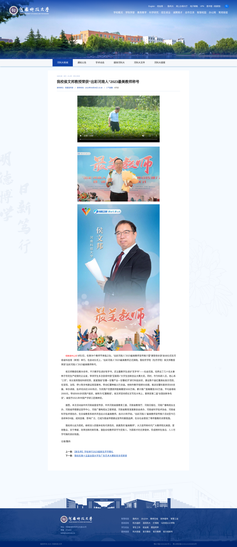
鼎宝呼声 (155, 527)
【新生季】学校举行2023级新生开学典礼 (93, 452)
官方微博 (157, 532)
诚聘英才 (177, 12)
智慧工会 (174, 519)
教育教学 (142, 12)
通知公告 (81, 62)
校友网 (160, 6)
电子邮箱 (194, 6)
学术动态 (100, 62)
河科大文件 (139, 62)
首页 (65, 76)
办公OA (144, 519)
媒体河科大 (119, 62)
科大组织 (136, 523)
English (151, 6)
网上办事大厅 (182, 6)
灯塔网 (156, 523)
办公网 (212, 12)
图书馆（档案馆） (214, 6)
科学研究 (154, 12)
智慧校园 (201, 12)
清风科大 (146, 523)
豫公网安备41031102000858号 (185, 544)
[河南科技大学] (29, 10)
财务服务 (164, 519)
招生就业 (165, 12)
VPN (202, 6)
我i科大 (170, 6)
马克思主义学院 (168, 523)
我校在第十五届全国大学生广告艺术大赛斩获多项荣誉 (100, 456)
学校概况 (118, 12)
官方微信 (146, 532)
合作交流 (189, 12)
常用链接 (223, 12)
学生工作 (136, 527)
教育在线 (154, 519)
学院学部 (130, 12)
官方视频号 (168, 532)
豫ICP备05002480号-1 (162, 544)
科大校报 (136, 532)
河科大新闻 (62, 62)
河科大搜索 (159, 62)
